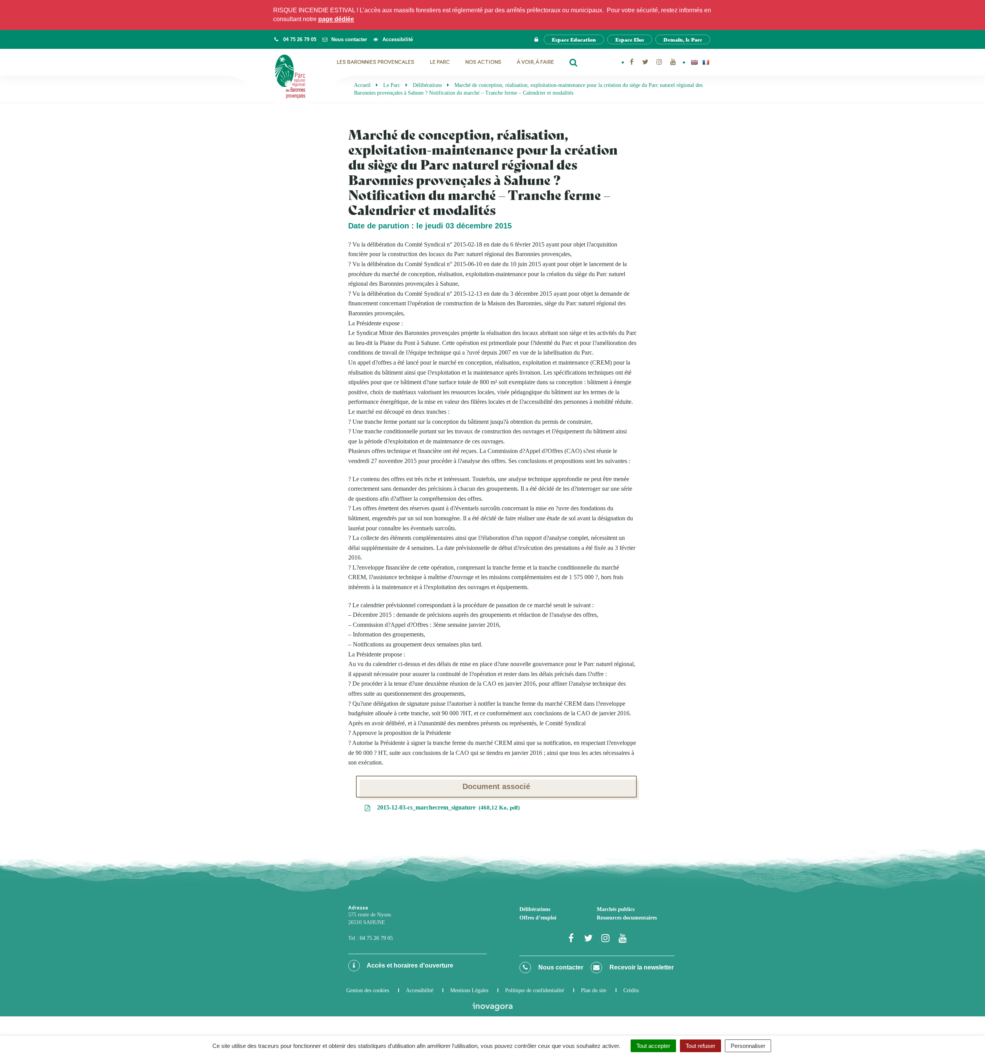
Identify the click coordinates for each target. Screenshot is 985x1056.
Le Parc (440, 62)
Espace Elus (629, 39)
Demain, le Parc (682, 39)
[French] (705, 62)
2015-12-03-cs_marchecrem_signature (447, 807)
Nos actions (483, 62)
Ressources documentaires (627, 918)
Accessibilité (419, 990)
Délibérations (534, 909)
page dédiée (336, 19)
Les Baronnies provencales (375, 62)
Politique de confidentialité (534, 990)
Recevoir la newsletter (641, 967)
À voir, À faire (535, 62)
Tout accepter (653, 1046)
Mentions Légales (469, 990)
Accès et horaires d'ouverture (409, 965)
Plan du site (593, 990)
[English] (694, 62)
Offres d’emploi (537, 918)
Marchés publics (615, 909)
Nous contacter (560, 967)
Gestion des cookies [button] (367, 990)
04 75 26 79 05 (376, 938)
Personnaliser (748, 1046)
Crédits (631, 990)
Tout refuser (700, 1046)
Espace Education (574, 39)
